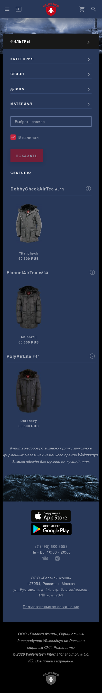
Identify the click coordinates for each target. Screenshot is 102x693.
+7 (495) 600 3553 (51, 546)
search (93, 9)
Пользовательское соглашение (51, 606)
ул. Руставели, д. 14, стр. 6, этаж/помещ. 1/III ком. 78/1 (51, 592)
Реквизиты (64, 647)
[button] (18, 10)
